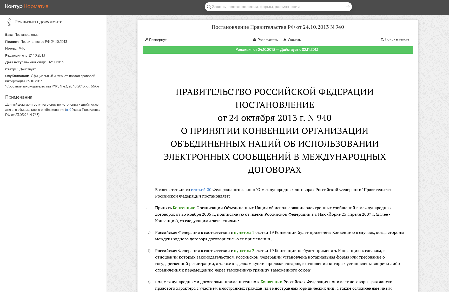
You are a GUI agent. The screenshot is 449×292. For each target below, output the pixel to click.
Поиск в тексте (397, 39)
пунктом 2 (244, 250)
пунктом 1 (244, 232)
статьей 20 (201, 189)
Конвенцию (184, 207)
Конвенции (271, 281)
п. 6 (68, 110)
